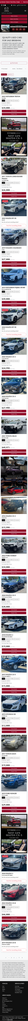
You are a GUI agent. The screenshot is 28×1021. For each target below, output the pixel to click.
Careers (4, 1004)
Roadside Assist (18, 992)
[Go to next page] (22, 957)
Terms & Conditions (6, 1010)
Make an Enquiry (14, 22)
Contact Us (4, 1006)
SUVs (3, 987)
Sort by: (14, 68)
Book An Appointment (7, 1009)
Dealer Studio (10, 1019)
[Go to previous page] (5, 957)
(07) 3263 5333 (22, 5)
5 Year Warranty (18, 991)
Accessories (17, 989)
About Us (4, 998)
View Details (14, 111)
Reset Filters (4, 74)
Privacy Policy (5, 1012)
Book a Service (14, 16)
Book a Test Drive (14, 19)
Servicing (17, 986)
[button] (25, 10)
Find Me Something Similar (14, 225)
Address (14, 5)
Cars (3, 986)
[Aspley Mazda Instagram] (3, 5)
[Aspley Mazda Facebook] (2, 5)
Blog (3, 1007)
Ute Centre (4, 999)
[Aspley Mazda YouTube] (5, 5)
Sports (3, 989)
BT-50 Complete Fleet (7, 1001)
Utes (3, 991)
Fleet (3, 1002)
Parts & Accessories (19, 987)
